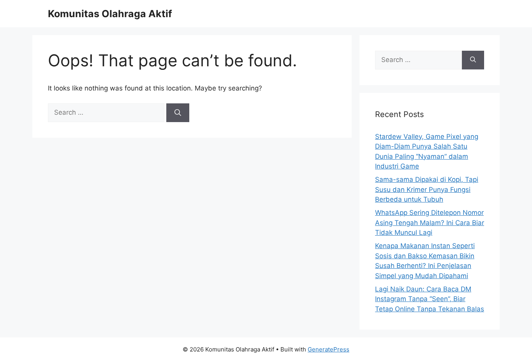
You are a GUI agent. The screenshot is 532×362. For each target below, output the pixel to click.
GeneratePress (328, 349)
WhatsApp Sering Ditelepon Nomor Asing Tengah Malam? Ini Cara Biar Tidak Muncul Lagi (429, 222)
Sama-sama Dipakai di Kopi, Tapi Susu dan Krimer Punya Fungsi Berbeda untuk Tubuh (426, 189)
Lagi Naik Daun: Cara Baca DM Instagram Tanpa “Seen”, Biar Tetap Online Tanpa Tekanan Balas (429, 299)
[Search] (177, 112)
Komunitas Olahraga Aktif (110, 14)
